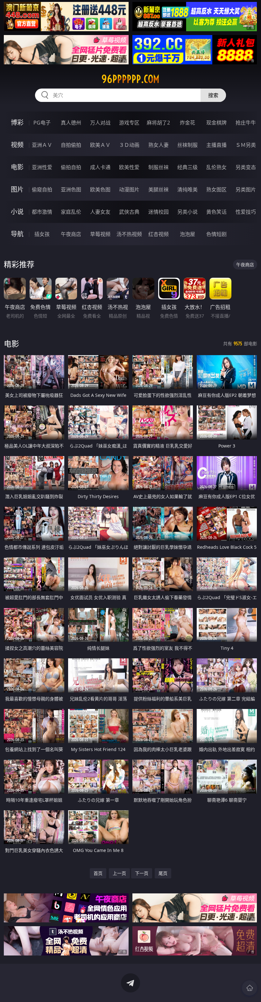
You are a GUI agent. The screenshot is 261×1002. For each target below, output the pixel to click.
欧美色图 (100, 189)
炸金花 (187, 122)
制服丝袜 (158, 167)
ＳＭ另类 (246, 144)
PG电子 (42, 122)
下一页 (141, 873)
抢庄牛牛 (246, 122)
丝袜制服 (187, 144)
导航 (17, 234)
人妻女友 (100, 211)
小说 (17, 211)
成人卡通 (100, 167)
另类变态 (246, 167)
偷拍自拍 (71, 167)
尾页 (163, 873)
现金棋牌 (216, 122)
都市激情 (42, 211)
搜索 (213, 95)
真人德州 (71, 122)
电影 (17, 167)
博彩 (17, 122)
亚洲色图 (71, 189)
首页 (98, 873)
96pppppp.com (130, 79)
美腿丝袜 (158, 189)
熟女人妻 (158, 144)
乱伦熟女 (216, 167)
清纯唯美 (187, 189)
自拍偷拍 (71, 144)
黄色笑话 (216, 211)
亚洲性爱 (42, 167)
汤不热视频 (129, 234)
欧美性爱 (129, 167)
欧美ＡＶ (100, 144)
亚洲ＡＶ (42, 144)
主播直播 (216, 144)
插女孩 (42, 234)
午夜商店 (71, 234)
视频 (17, 144)
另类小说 (187, 211)
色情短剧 (216, 234)
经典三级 (187, 167)
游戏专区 (129, 122)
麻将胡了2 (158, 122)
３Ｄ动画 (129, 144)
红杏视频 (158, 234)
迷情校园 (158, 211)
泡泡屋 (187, 234)
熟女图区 (216, 189)
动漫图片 (129, 189)
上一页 (119, 873)
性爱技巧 (246, 211)
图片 (17, 189)
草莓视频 (100, 234)
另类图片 (246, 189)
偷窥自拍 (42, 189)
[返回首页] (249, 988)
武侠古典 (129, 211)
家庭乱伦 (71, 211)
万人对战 (100, 122)
